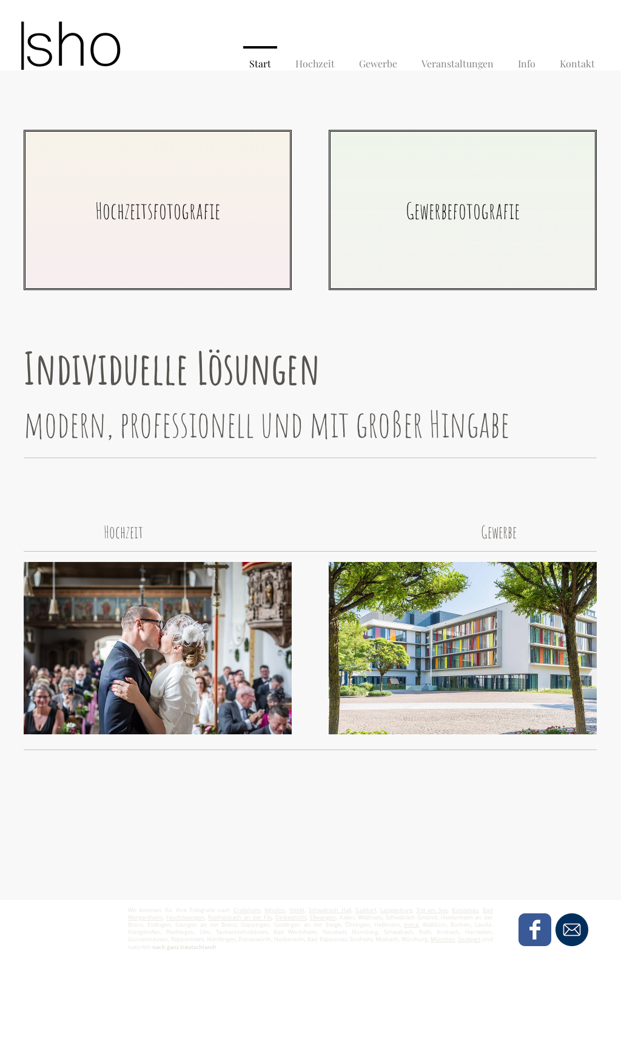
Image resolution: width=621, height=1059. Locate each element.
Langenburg (396, 910)
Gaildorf (365, 910)
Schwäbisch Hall (330, 910)
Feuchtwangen (185, 917)
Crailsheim (246, 910)
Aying (411, 925)
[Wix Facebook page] (535, 929)
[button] (527, 58)
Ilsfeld (296, 910)
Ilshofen (274, 910)
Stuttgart (469, 939)
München (443, 939)
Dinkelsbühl (290, 917)
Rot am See (432, 910)
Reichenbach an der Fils (240, 917)
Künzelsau (465, 910)
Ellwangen (323, 917)
